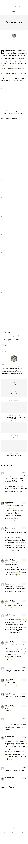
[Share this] (11, 46)
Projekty (14, 415)
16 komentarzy (14, 41)
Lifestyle (9, 415)
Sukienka (4, 345)
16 (2, 351)
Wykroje (19, 415)
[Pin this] (16, 46)
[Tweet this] (13, 46)
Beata (14, 39)
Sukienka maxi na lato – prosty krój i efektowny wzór (14, 437)
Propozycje (11, 435)
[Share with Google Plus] (15, 46)
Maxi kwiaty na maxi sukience (14, 455)
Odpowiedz (24, 472)
